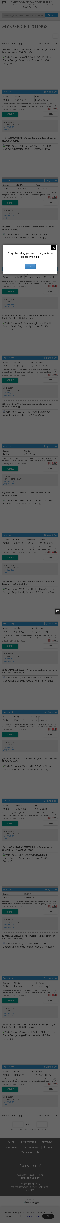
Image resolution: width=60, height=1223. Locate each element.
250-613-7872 (8, 127)
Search (51, 15)
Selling (11, 1147)
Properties (27, 1142)
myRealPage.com (30, 1202)
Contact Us (30, 1152)
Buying (46, 1142)
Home (9, 1142)
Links (48, 1147)
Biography (31, 1147)
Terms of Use (33, 1216)
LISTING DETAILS (10, 114)
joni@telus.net (8, 129)
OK (48, 1216)
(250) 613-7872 (31, 7)
